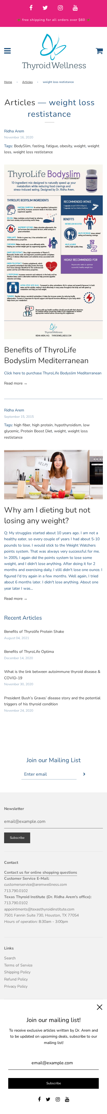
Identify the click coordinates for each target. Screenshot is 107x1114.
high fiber (22, 425)
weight (80, 146)
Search (10, 958)
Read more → (15, 383)
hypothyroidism (68, 425)
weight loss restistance (33, 152)
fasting (38, 146)
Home (8, 82)
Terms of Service (18, 965)
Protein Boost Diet (36, 431)
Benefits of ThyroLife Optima (29, 651)
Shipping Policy (17, 972)
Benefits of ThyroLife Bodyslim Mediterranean (46, 355)
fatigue (52, 146)
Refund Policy (16, 979)
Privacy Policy (15, 986)
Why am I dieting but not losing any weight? (47, 515)
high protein (42, 425)
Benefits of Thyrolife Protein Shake (34, 631)
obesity (66, 146)
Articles (27, 82)
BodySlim (22, 146)
